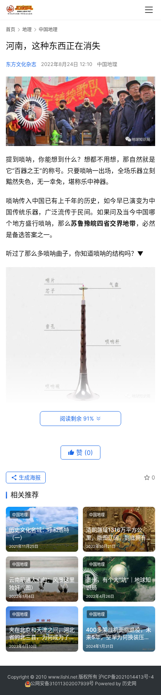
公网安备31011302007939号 (62, 683)
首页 (10, 29)
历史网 (129, 683)
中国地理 (107, 64)
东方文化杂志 (21, 64)
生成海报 (29, 477)
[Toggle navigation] (149, 10)
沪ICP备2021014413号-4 (126, 677)
